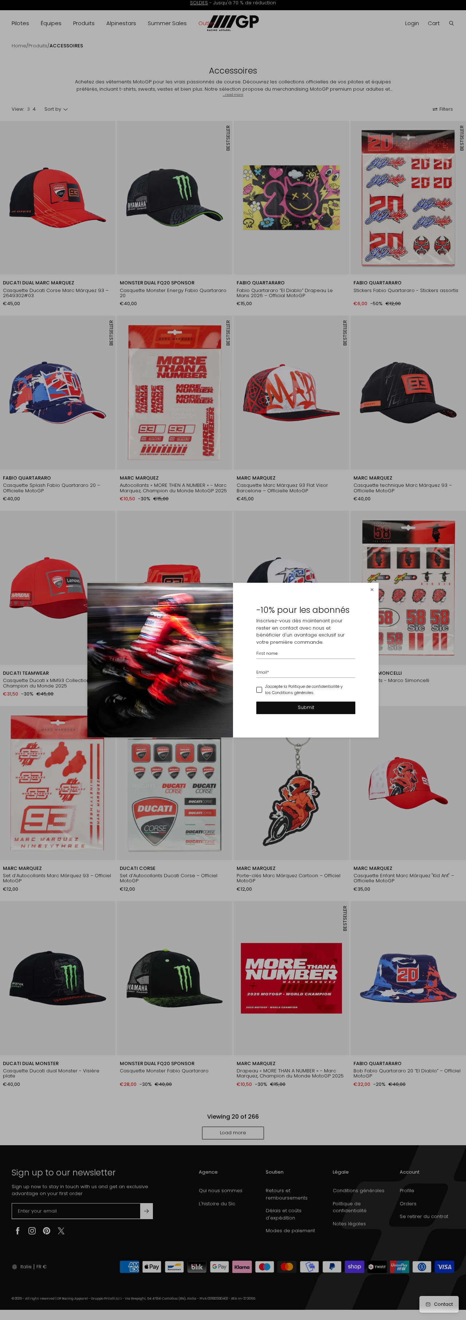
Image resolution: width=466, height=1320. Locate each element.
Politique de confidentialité (313, 687)
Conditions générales (292, 693)
